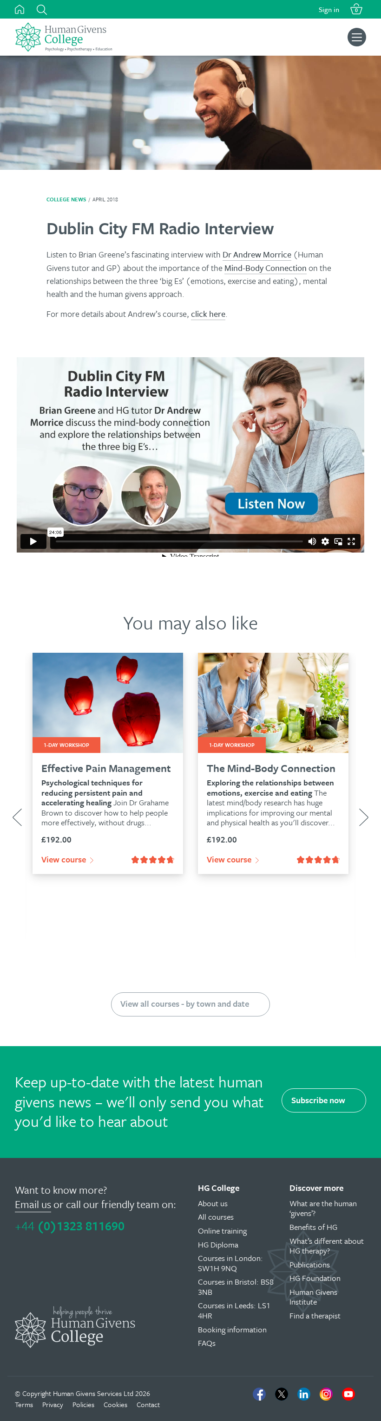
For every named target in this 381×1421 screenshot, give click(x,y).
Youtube (348, 1394)
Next (364, 817)
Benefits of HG (313, 1227)
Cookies (115, 1404)
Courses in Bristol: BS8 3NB (236, 1287)
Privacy (52, 1404)
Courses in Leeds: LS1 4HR (234, 1310)
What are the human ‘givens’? (323, 1208)
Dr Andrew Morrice (257, 254)
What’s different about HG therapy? (326, 1246)
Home (19, 9)
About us (213, 1203)
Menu (357, 37)
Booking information (232, 1329)
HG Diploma (218, 1244)
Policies (83, 1404)
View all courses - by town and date (184, 1003)
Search (41, 9)
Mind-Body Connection (265, 268)
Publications (309, 1264)
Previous (17, 817)
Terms (24, 1404)
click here (208, 314)
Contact (148, 1404)
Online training (222, 1230)
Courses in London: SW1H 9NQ (230, 1263)
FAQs (207, 1343)
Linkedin (303, 1394)
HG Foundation (315, 1278)
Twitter (281, 1394)
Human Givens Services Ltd (93, 1393)
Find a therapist (315, 1315)
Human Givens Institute (313, 1297)
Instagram (326, 1394)
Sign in (329, 9)
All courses (216, 1216)
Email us (33, 1204)
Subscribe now (318, 1100)
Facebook (259, 1394)
